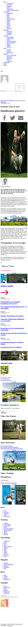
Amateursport (10, 3)
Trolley (8, 24)
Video (5, 63)
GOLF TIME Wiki (11, 55)
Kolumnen (9, 58)
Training (6, 35)
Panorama (9, 6)
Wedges (9, 20)
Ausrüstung (6, 11)
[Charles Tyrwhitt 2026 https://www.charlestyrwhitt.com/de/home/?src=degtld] (14, 356)
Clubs (8, 7)
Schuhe (8, 25)
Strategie (9, 47)
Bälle (8, 16)
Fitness (8, 44)
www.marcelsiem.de (6, 270)
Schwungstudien (11, 42)
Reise (5, 48)
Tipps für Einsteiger (11, 41)
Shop (5, 65)
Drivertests (9, 31)
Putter (8, 21)
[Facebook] (5, 121)
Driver (8, 14)
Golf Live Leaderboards (13, 10)
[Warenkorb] (1, 72)
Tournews (9, 4)
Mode (8, 27)
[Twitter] (13, 121)
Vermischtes (10, 13)
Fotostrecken (7, 62)
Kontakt (6, 590)
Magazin (6, 54)
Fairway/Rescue (11, 18)
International (10, 52)
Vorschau (9, 380)
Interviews (9, 56)
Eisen (8, 17)
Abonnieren (3, 380)
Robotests (6, 30)
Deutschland (10, 9)
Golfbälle (9, 34)
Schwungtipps (10, 37)
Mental (8, 45)
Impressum (6, 593)
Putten (8, 40)
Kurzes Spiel (10, 38)
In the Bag (9, 28)
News (5, 2)
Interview (6, 565)
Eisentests (9, 33)
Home (2, 100)
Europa (8, 51)
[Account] (4, 82)
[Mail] (21, 121)
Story (8, 59)
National (9, 49)
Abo (2, 71)
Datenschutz (7, 591)
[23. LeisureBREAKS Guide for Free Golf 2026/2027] (14, 278)
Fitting (8, 23)
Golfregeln (9, 61)
